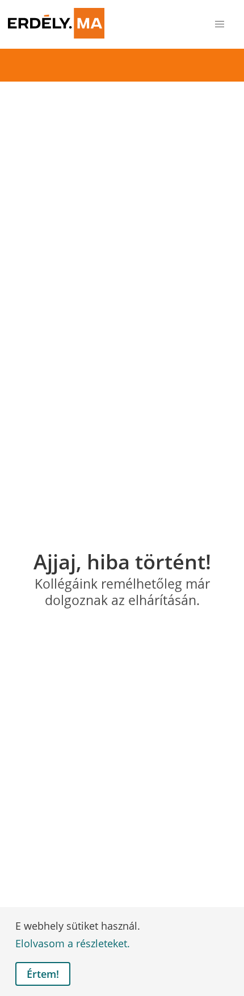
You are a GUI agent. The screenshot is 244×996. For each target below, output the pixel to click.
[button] (220, 24)
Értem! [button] (43, 974)
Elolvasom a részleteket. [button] (72, 943)
